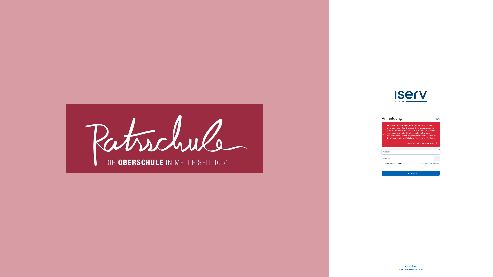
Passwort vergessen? (430, 163)
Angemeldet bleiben (393, 163)
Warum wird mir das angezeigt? (421, 143)
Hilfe (438, 119)
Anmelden (412, 173)
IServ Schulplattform (413, 269)
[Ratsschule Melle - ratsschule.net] (164, 138)
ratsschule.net (411, 266)
